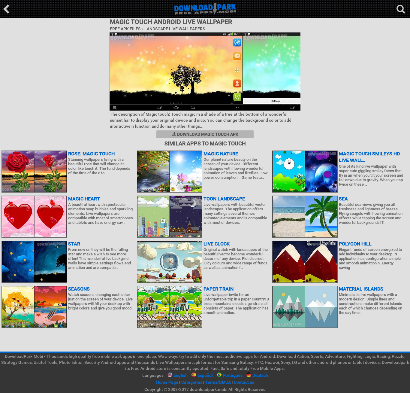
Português (233, 375)
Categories (191, 382)
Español (205, 375)
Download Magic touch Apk (207, 134)
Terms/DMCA (218, 382)
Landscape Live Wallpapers (174, 28)
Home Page (167, 382)
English (180, 375)
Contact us (244, 382)
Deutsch (260, 375)
